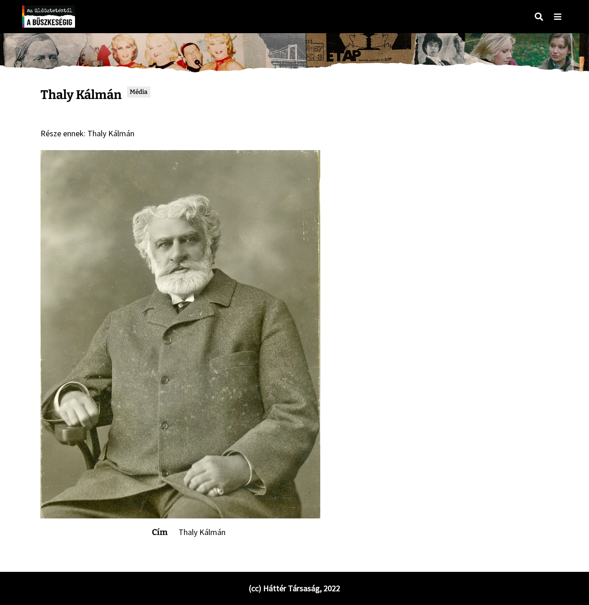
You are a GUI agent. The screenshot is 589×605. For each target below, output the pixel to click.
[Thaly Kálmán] (180, 334)
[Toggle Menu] (558, 16)
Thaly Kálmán (110, 133)
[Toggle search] (539, 16)
